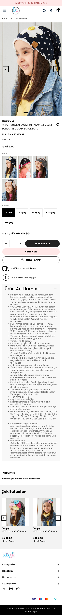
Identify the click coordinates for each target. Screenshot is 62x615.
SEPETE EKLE (42, 243)
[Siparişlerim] (51, 10)
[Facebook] (4, 588)
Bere (4, 18)
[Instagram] (11, 588)
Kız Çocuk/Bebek (19, 18)
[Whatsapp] (18, 588)
